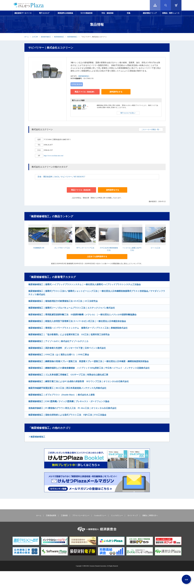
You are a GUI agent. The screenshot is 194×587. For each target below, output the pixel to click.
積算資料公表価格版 (65, 13)
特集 (128, 13)
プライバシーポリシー (80, 515)
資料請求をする (116, 92)
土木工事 (35, 37)
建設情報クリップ (150, 13)
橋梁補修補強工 (59, 37)
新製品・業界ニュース (170, 13)
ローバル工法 (155, 248)
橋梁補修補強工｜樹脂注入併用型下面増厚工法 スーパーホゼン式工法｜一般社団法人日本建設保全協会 (77, 321)
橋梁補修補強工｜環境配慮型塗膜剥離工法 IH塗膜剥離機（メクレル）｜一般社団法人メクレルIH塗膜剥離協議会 (82, 314)
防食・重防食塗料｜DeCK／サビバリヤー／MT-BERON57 (61, 177)
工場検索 (64, 515)
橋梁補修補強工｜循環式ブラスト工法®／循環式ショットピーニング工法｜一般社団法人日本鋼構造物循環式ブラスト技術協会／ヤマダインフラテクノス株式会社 (96, 293)
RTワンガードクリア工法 (85, 248)
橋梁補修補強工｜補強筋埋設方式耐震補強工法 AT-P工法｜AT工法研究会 (63, 301)
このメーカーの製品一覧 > (150, 129)
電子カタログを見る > (128, 113)
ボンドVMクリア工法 (62, 248)
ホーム (26, 37)
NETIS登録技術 (87, 13)
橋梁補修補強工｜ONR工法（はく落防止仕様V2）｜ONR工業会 (58, 354)
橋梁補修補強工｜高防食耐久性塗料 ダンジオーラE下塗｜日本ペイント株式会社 (67, 348)
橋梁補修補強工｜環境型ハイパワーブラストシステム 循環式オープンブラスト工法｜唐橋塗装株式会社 (78, 328)
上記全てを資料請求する (97, 256)
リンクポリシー (117, 515)
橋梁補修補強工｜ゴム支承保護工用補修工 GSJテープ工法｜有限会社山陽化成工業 (68, 374)
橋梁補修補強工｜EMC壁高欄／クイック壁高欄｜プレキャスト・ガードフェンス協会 (68, 401)
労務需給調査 (51, 515)
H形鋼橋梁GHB (38, 248)
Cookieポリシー (100, 515)
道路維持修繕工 (46, 37)
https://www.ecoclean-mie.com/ (53, 156)
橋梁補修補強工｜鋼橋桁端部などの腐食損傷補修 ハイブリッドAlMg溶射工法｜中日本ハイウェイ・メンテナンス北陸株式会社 (89, 368)
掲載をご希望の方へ (150, 515)
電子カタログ (44, 13)
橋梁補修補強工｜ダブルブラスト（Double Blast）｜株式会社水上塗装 (61, 395)
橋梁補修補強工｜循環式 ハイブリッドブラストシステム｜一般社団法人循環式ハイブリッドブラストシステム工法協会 (84, 284)
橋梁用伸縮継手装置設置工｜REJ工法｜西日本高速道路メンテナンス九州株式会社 (67, 388)
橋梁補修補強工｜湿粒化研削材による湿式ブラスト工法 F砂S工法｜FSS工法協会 (67, 415)
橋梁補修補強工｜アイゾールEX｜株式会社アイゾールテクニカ (58, 341)
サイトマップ (132, 515)
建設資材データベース (23, 13)
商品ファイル (85, 92)
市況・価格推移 (107, 13)
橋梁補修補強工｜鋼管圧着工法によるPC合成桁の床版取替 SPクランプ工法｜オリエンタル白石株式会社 (78, 381)
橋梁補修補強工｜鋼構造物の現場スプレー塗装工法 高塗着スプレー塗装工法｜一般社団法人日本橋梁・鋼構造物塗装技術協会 (88, 361)
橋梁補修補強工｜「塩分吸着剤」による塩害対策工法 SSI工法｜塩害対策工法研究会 (69, 334)
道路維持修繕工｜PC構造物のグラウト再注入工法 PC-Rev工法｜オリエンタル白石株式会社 (72, 408)
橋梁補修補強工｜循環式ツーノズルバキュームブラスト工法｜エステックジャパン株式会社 (71, 308)
